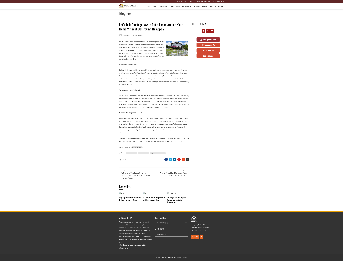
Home (148, 6)
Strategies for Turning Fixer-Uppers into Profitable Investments (177, 199)
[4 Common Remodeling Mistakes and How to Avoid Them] (144, 193)
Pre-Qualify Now (209, 39)
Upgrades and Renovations (158, 153)
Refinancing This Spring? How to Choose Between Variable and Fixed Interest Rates (135, 174)
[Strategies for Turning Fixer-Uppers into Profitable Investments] (172, 193)
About (154, 6)
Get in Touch (219, 6)
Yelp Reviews (208, 55)
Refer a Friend (175, 6)
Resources (163, 6)
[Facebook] (203, 31)
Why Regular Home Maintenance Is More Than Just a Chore (130, 198)
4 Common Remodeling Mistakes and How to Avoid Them (154, 198)
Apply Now (197, 6)
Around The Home (137, 147)
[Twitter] (212, 31)
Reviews (204, 6)
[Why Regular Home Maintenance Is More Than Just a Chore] (121, 193)
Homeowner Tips (143, 153)
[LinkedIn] (208, 31)
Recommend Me (186, 6)
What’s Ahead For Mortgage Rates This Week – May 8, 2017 (173, 173)
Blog (211, 6)
